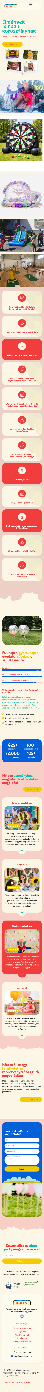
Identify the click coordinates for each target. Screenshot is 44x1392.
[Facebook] (22, 1316)
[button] (30, 4)
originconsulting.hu (13, 1375)
